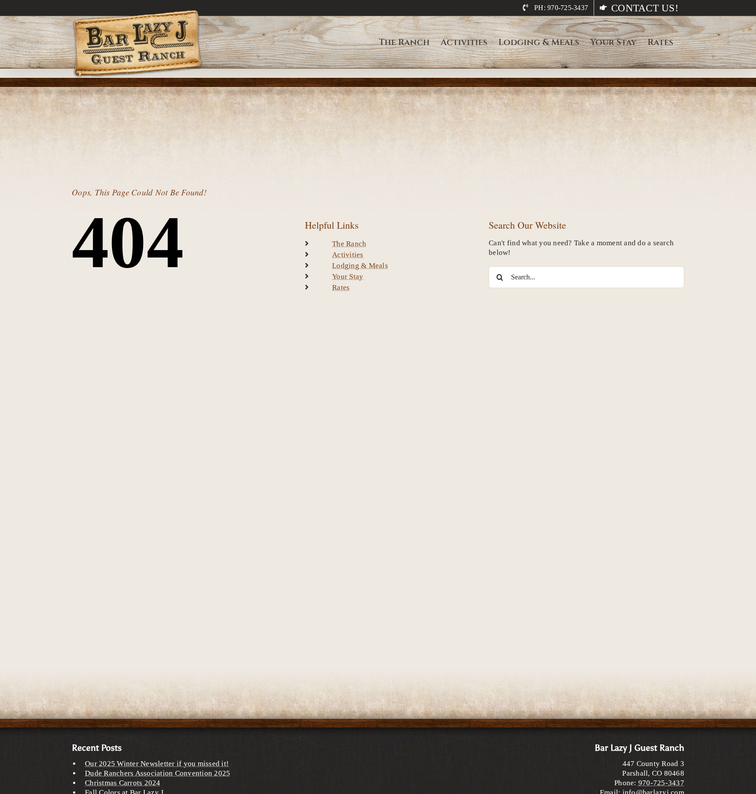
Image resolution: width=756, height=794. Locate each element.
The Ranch (349, 244)
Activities (348, 255)
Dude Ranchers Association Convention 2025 (157, 773)
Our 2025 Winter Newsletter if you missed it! (157, 763)
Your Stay (347, 276)
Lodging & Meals (360, 265)
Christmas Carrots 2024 (123, 783)
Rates (341, 287)
